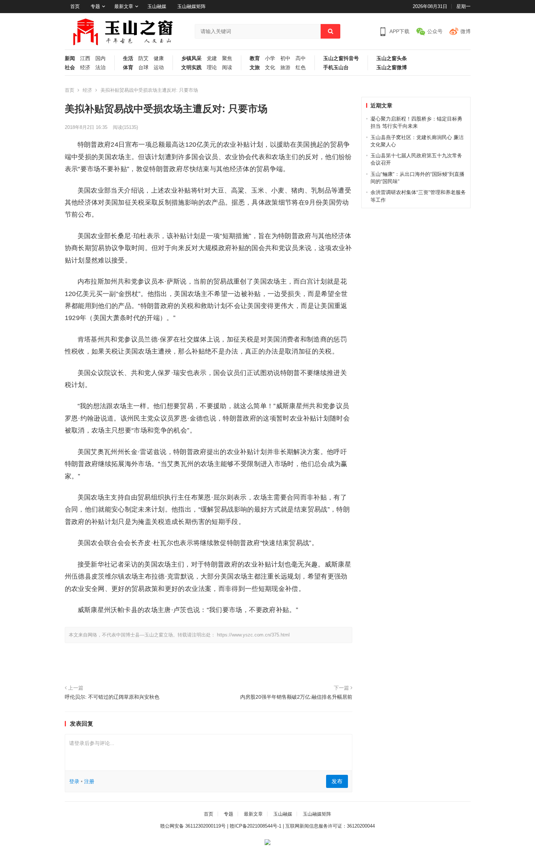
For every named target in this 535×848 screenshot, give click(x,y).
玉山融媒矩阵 (191, 6)
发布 (337, 781)
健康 (159, 58)
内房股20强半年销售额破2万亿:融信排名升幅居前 (296, 697)
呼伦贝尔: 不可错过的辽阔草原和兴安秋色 (112, 697)
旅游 (285, 67)
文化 (270, 67)
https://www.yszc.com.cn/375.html (253, 635)
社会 (70, 67)
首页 (75, 6)
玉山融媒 (156, 6)
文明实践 (191, 67)
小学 (270, 58)
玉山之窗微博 (391, 67)
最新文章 (123, 6)
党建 (212, 58)
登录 (74, 781)
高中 (301, 58)
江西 (85, 58)
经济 (85, 67)
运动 (159, 67)
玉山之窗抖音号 (341, 58)
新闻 (70, 58)
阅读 (227, 67)
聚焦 (227, 58)
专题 (95, 6)
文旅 (255, 67)
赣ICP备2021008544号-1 (255, 826)
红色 (301, 67)
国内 (100, 58)
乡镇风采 (191, 58)
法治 (100, 67)
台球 (143, 67)
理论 (212, 67)
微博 (465, 31)
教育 (255, 58)
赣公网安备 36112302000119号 (193, 826)
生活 (128, 58)
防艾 (143, 58)
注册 (89, 781)
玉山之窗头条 (391, 58)
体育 (128, 67)
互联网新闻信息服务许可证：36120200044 (330, 826)
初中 (285, 58)
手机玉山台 (336, 67)
